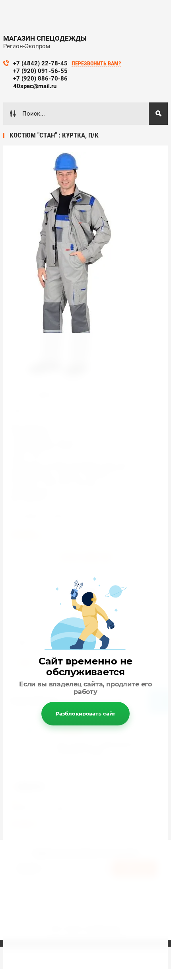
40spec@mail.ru (34, 86)
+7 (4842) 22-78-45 (40, 63)
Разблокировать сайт (86, 713)
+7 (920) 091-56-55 (40, 71)
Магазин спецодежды (45, 38)
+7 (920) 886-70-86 (40, 78)
